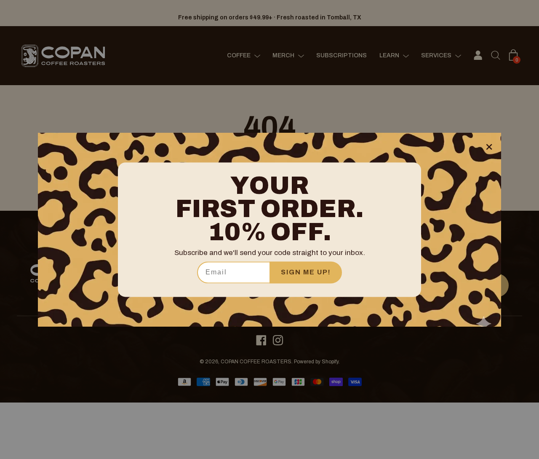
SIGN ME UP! (306, 272)
